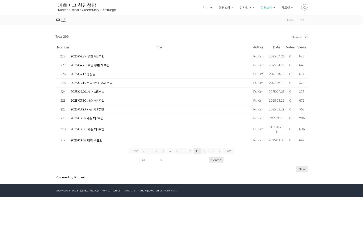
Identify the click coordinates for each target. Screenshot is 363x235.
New (302, 169)
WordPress (170, 190)
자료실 (285, 7)
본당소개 (225, 7)
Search (216, 160)
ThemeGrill (128, 190)
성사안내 (245, 7)
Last (228, 151)
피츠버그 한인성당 (77, 5)
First (135, 151)
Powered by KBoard (70, 177)
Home (208, 7)
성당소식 (266, 7)
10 (212, 151)
